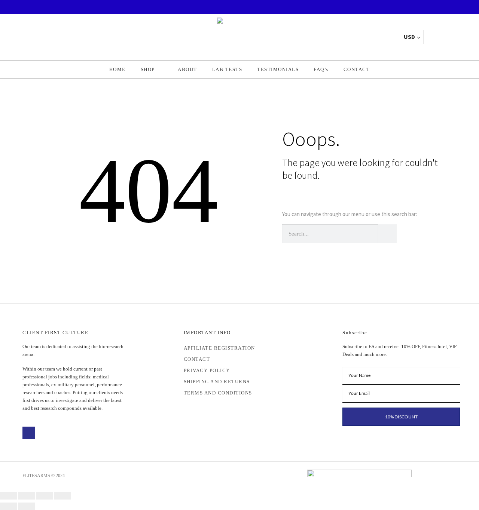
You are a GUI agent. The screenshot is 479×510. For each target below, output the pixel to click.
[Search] (387, 233)
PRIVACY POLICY (207, 370)
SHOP (148, 69)
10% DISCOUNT (401, 417)
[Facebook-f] (28, 433)
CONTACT (357, 69)
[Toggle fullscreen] (26, 496)
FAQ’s (321, 69)
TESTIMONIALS (278, 69)
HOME (117, 69)
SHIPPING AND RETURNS (217, 381)
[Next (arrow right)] (26, 506)
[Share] (44, 496)
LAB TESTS (227, 69)
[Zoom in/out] (8, 496)
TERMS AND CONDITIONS (218, 393)
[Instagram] (43, 433)
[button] (358, 35)
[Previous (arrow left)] (8, 506)
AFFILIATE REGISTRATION (219, 348)
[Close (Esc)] (62, 496)
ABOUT (187, 69)
